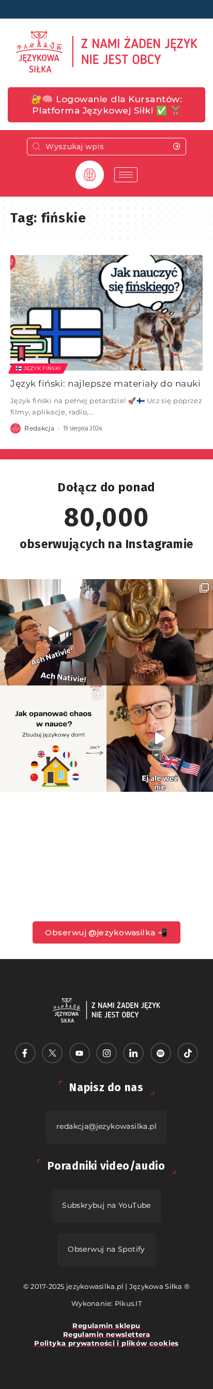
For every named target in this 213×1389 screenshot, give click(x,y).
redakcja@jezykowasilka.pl (106, 1126)
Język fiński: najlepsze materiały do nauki (105, 383)
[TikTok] (187, 1053)
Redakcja (39, 428)
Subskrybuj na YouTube (106, 1205)
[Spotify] (160, 1053)
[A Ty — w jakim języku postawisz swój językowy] (53, 738)
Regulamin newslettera (106, 1334)
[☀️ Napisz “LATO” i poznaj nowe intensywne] (53, 632)
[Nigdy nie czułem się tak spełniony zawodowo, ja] (159, 632)
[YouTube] (79, 1053)
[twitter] (52, 1053)
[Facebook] (25, 1053)
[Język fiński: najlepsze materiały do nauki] (106, 312)
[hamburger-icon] (126, 174)
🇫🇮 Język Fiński (38, 368)
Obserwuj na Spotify (106, 1249)
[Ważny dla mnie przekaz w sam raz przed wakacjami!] (159, 738)
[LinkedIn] (133, 1053)
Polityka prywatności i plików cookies (106, 1343)
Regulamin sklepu (106, 1325)
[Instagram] (106, 1053)
